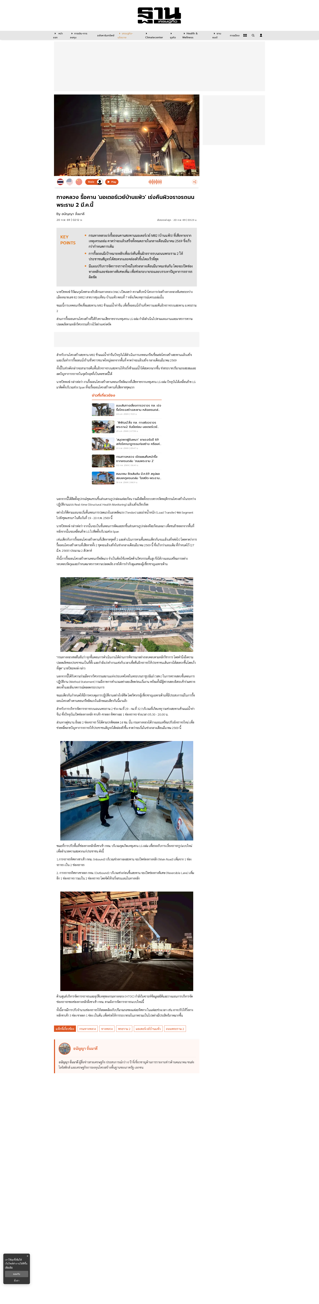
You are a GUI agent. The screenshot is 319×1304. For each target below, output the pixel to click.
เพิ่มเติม (9, 1267)
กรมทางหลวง (87, 1029)
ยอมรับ (16, 1274)
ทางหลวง (107, 1029)
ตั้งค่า (16, 1280)
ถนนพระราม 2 (175, 1029)
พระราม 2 (124, 1029)
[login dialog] (261, 35)
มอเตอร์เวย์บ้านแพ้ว (148, 1029)
